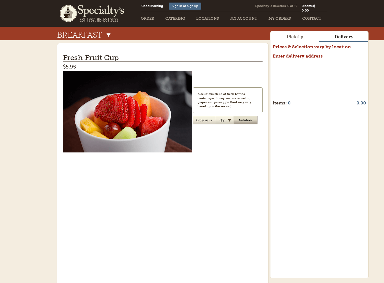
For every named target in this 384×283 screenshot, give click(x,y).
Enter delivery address (298, 56)
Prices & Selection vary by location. (312, 46)
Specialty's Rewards (270, 6)
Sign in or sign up (185, 6)
